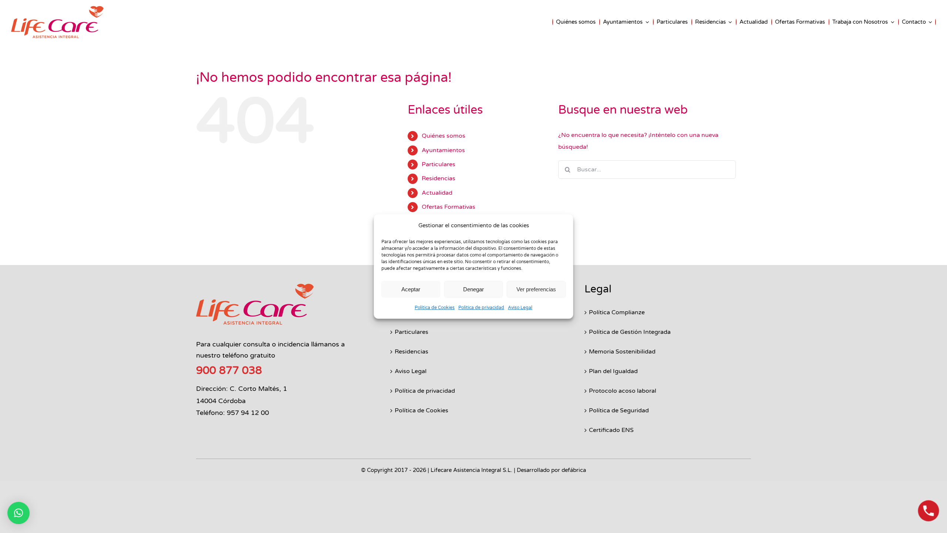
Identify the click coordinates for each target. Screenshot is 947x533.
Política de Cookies (435, 307)
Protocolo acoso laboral (622, 391)
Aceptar (410, 289)
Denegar (473, 289)
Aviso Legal (520, 307)
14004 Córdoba (221, 401)
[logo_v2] (255, 286)
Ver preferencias (536, 289)
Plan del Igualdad (613, 371)
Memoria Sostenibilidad (622, 351)
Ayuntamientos (443, 150)
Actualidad (437, 193)
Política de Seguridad (619, 410)
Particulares (438, 164)
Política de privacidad (481, 307)
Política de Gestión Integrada (630, 332)
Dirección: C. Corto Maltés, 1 (241, 389)
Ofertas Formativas (448, 207)
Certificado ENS (611, 430)
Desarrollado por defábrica (551, 470)
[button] (18, 513)
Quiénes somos (443, 136)
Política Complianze (617, 312)
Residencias (438, 178)
